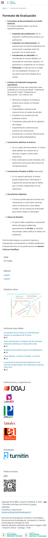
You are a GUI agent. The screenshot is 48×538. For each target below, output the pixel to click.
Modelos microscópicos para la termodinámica (23, 350)
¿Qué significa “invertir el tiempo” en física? (22, 356)
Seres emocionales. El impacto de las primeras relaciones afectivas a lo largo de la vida (23, 342)
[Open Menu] (2, 2)
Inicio (4, 8)
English (7, 275)
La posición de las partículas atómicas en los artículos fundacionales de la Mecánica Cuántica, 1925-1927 (24, 364)
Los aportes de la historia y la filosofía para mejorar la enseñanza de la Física (21, 333)
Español (7, 279)
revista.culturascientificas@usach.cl (16, 512)
